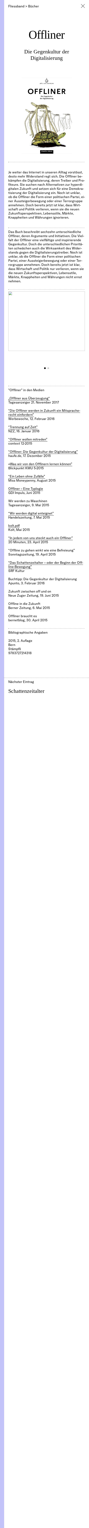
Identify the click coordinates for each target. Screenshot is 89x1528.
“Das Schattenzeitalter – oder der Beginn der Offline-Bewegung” (45, 564)
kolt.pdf (14, 526)
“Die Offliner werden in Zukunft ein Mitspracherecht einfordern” (44, 412)
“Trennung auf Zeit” (23, 427)
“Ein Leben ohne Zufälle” (26, 476)
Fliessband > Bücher (23, 6)
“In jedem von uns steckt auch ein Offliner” (40, 538)
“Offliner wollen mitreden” (27, 439)
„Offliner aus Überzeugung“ (29, 398)
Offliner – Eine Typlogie (25, 489)
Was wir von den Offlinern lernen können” (41, 464)
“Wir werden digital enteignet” (31, 513)
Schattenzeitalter (26, 691)
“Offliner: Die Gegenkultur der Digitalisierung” (43, 452)
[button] (45, 368)
